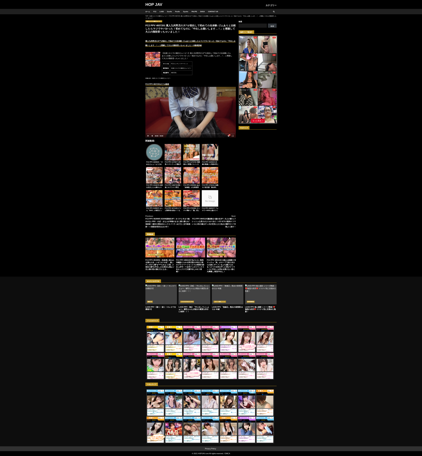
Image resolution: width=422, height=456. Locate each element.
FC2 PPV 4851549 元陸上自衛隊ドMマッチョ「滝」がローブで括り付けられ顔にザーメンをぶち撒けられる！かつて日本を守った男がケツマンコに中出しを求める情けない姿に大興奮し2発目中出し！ (221, 247)
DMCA (227, 453)
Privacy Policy (210, 449)
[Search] (274, 12)
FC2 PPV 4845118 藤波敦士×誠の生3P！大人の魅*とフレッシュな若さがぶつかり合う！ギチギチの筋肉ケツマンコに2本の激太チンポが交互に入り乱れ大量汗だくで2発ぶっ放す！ (214, 221)
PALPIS (194, 11)
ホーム (147, 11)
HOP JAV (153, 4)
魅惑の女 (150, 301)
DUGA (202, 11)
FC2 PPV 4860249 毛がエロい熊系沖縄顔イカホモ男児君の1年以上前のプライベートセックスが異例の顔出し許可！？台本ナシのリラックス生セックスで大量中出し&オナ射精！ (190, 247)
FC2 (154, 11)
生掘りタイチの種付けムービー (154, 21)
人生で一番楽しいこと (219, 301)
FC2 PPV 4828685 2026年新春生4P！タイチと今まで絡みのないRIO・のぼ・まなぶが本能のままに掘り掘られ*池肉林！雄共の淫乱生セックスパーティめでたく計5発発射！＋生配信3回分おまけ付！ (167, 221)
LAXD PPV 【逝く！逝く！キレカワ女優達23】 (161, 294)
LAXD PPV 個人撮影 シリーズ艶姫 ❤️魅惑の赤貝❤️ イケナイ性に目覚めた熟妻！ (261, 294)
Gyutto (185, 11)
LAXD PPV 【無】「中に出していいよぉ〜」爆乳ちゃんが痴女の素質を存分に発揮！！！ (194, 294)
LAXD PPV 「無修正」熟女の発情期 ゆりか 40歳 (227, 294)
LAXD (162, 11)
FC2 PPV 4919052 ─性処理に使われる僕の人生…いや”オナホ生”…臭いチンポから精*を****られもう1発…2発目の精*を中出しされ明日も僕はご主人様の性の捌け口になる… (159, 247)
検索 (240, 22)
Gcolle (169, 11)
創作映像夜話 (250, 301)
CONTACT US (213, 11)
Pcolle (177, 11)
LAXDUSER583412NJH (187, 301)
